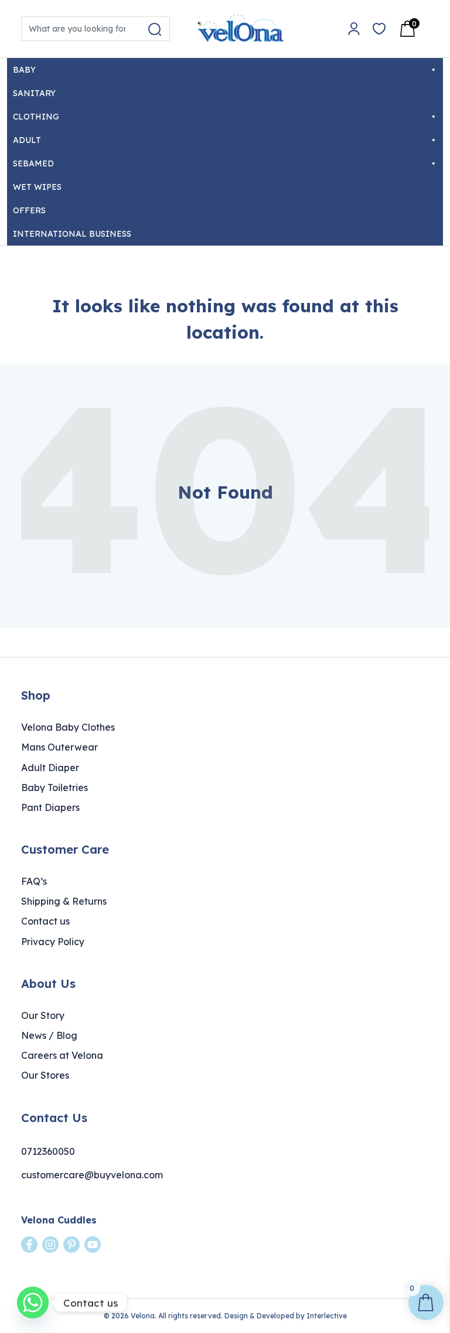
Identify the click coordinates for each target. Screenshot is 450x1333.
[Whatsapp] (33, 1302)
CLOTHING (36, 116)
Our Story (42, 1015)
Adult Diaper (50, 767)
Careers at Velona (62, 1055)
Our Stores (45, 1075)
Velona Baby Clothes (68, 727)
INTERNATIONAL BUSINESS (72, 234)
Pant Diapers (50, 807)
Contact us (45, 921)
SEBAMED (33, 163)
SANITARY (34, 93)
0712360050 (48, 1151)
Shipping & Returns (64, 901)
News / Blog (49, 1035)
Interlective (326, 1315)
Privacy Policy (52, 941)
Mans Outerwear (59, 747)
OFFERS (29, 210)
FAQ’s (34, 881)
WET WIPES (37, 187)
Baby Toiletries (54, 787)
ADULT (27, 140)
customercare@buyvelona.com (92, 1175)
